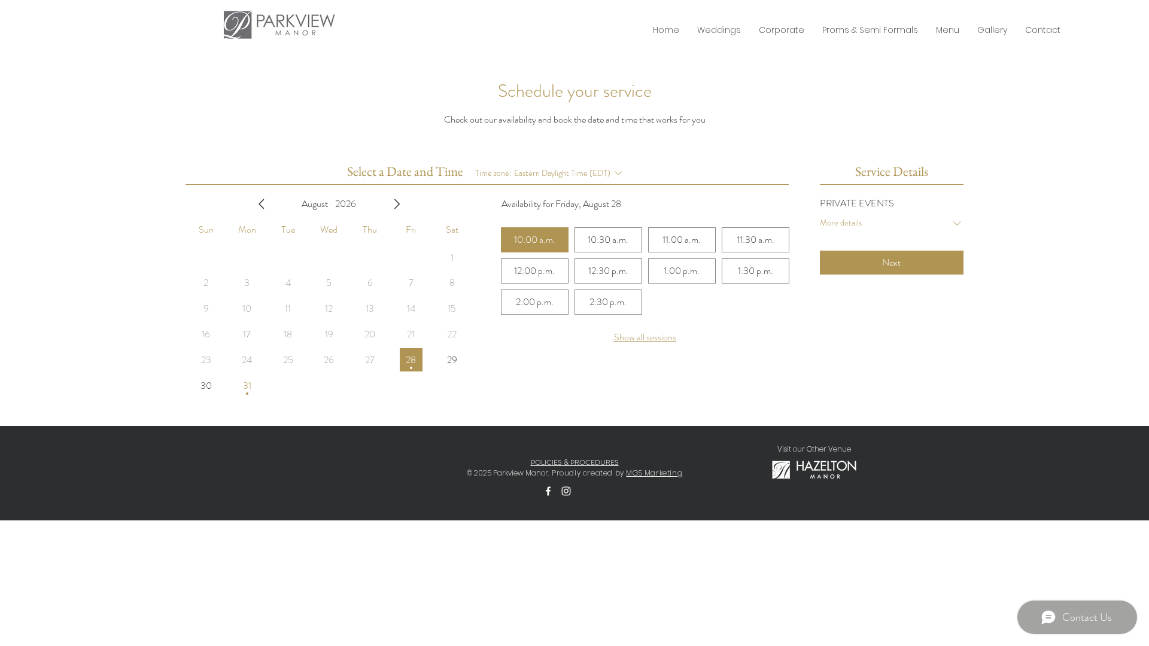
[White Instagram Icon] (566, 491)
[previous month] (261, 204)
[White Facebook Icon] (548, 491)
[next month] (397, 204)
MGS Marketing (654, 473)
